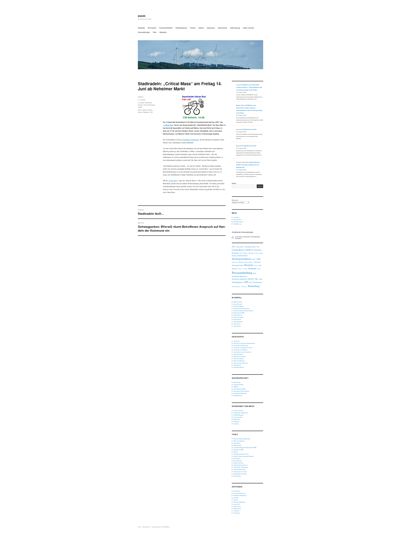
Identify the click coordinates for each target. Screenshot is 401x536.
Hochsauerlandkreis (241, 258)
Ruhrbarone (236, 419)
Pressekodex (236, 458)
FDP (240, 253)
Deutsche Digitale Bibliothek (241, 439)
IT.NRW (257, 259)
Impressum (211, 28)
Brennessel (152, 28)
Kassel (241, 262)
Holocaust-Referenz (239, 361)
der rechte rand (237, 304)
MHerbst (235, 387)
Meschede (248, 265)
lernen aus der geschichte (240, 363)
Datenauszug (235, 28)
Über (155, 32)
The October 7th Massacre (240, 467)
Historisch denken (238, 358)
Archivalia (236, 341)
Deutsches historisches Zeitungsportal (244, 343)
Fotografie (251, 253)
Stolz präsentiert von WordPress (161, 527)
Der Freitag (236, 491)
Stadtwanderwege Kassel (240, 465)
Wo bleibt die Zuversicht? (249, 129)
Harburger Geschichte (239, 356)
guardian (236, 498)
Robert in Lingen (238, 317)
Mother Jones (237, 508)
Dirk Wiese (258, 250)
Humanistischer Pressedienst (241, 308)
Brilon (253, 247)
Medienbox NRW (238, 450)
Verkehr (140, 107)
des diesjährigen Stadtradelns (189, 140)
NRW (260, 265)
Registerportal (237, 461)
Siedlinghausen (181, 28)
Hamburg (234, 256)
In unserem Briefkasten (145, 103)
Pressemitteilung (242, 273)
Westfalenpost (257, 282)
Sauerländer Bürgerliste (239, 276)
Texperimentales (238, 322)
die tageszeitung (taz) (239, 493)
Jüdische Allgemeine (239, 502)
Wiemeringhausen (236, 286)
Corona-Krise (238, 249)
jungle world (237, 506)
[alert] (247, 237)
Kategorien (235, 200)
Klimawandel (257, 262)
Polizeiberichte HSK (239, 389)
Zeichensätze (237, 476)
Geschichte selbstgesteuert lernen (242, 348)
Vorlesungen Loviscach (240, 472)
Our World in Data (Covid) (240, 454)
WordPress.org (237, 224)
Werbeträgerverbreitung (240, 474)
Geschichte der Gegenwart (240, 345)
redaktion (140, 97)
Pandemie (252, 268)
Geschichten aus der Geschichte (242, 352)
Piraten (258, 269)
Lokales (140, 105)
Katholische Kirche (248, 262)
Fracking (256, 253)
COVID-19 (248, 250)
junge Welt (236, 504)
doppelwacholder (238, 384)
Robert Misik (237, 319)
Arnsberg (248, 247)
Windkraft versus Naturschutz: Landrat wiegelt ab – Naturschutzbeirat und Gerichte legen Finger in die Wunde (249, 87)
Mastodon (163, 32)
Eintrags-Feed (237, 219)
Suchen (234, 183)
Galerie (201, 28)
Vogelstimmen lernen (239, 469)
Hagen (261, 253)
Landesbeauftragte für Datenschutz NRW (244, 447)
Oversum (245, 269)
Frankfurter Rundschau (239, 495)
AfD (233, 247)
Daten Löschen (248, 28)
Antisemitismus (240, 247)
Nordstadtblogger (238, 415)
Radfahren (146, 112)
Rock (254, 273)
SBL (256, 279)
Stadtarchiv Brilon (238, 367)
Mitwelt (235, 452)
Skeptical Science (238, 463)
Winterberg (254, 286)
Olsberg (234, 269)
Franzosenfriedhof (166, 28)
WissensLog (236, 324)
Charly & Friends (238, 410)
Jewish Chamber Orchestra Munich (243, 311)
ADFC (139, 110)
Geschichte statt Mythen (240, 350)
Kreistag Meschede (237, 265)
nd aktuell (236, 511)
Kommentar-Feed (238, 222)
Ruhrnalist (236, 421)
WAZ (250, 282)
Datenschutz (222, 28)
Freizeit (192, 28)
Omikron (240, 269)
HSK (253, 259)
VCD (151, 112)
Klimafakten (236, 443)
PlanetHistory (237, 365)
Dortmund (235, 253)
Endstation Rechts (238, 306)
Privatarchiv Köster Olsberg (241, 391)
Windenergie (244, 286)
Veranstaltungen (144, 32)
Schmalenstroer (237, 395)
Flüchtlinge (245, 253)
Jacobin (235, 500)
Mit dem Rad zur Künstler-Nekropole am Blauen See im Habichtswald (248, 164)
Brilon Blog (236, 382)
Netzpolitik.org (237, 315)
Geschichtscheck (238, 354)
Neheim (144, 110)
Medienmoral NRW (238, 313)
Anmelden (236, 217)
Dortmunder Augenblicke (240, 413)
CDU (257, 247)
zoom (141, 16)
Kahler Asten (235, 262)
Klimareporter (237, 445)
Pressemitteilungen (149, 105)
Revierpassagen (237, 417)
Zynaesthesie (237, 326)
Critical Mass (168, 125)
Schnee (260, 279)
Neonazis (256, 265)
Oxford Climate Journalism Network (243, 456)
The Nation (236, 513)
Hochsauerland (242, 255)
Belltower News (237, 302)
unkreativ (236, 424)
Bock (237, 146)
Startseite (141, 28)
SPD (246, 282)
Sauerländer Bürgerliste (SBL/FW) (243, 279)
